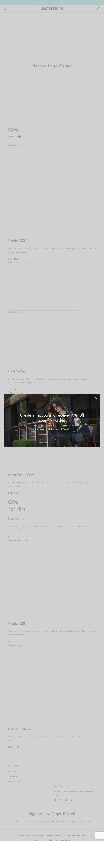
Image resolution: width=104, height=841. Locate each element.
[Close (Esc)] (96, 398)
